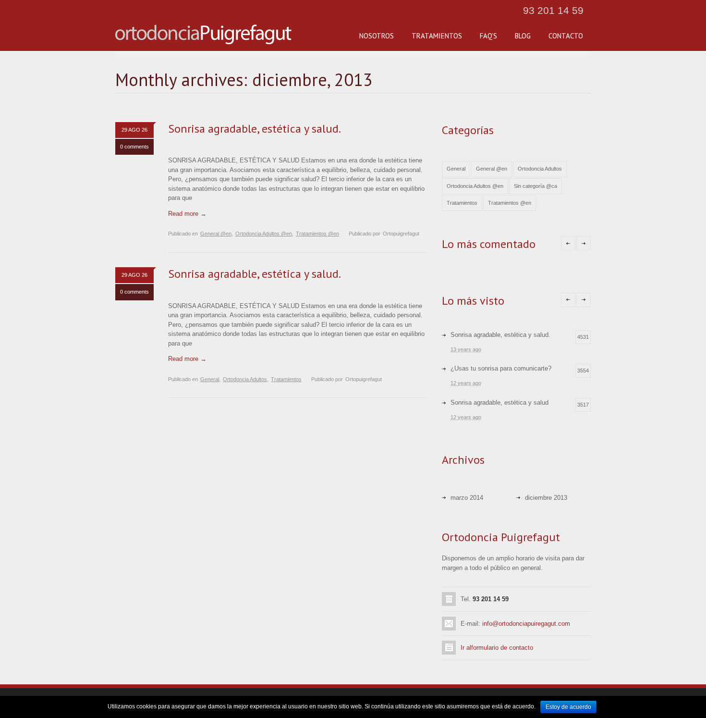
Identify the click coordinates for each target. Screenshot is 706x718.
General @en (215, 233)
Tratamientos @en (317, 233)
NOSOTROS (376, 35)
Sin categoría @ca (535, 186)
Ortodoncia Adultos (245, 379)
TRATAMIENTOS (437, 35)
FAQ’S (488, 35)
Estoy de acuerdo (568, 707)
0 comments (134, 146)
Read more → (187, 213)
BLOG (523, 35)
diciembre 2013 (546, 497)
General (209, 379)
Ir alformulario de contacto (497, 647)
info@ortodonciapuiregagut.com (526, 623)
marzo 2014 (466, 497)
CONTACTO (565, 35)
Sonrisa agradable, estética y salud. (254, 128)
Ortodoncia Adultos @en (263, 233)
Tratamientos (286, 379)
